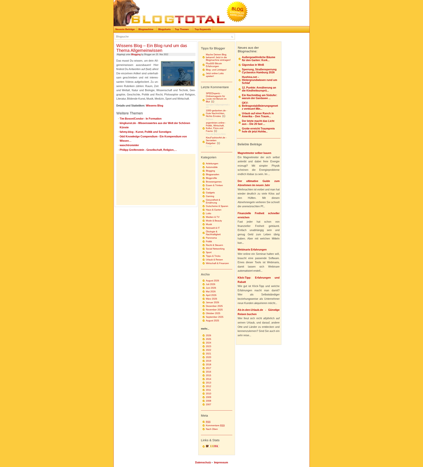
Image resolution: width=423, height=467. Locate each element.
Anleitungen (212, 163)
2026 (208, 335)
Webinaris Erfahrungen (252, 249)
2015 (208, 375)
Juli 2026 (210, 284)
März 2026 (211, 298)
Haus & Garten (213, 209)
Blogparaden (212, 174)
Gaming (210, 196)
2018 (208, 364)
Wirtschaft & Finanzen (217, 263)
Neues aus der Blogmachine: (248, 49)
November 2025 (214, 309)
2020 (208, 357)
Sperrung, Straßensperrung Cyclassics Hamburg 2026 (259, 71)
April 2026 (211, 295)
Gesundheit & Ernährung (213, 201)
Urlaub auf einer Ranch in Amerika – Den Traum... (258, 115)
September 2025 (214, 317)
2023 (208, 346)
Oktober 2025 (213, 313)
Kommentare (215, 425)
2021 (208, 353)
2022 (208, 350)
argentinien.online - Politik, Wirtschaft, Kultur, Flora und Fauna (216, 126)
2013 (208, 382)
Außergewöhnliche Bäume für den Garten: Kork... (258, 59)
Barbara (209, 119)
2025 (208, 339)
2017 (208, 368)
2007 (208, 404)
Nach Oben (212, 429)
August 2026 (212, 280)
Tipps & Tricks (213, 256)
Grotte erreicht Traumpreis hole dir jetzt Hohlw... (258, 130)
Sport (209, 252)
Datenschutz (203, 462)
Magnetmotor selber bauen (254, 153)
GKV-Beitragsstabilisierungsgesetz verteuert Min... (260, 105)
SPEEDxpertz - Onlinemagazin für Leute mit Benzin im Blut (216, 97)
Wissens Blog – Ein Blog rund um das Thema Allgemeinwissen (151, 48)
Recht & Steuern (214, 245)
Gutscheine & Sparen (217, 206)
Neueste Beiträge (125, 29)
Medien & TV (212, 217)
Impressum (221, 462)
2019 (208, 360)
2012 (208, 386)
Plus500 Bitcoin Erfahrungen (214, 65)
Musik (209, 224)
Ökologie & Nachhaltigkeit (213, 233)
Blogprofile (211, 178)
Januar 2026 (212, 302)
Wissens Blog (154, 105)
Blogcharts (164, 29)
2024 (208, 342)
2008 (208, 400)
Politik (209, 241)
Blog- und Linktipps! (216, 69)
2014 (208, 379)
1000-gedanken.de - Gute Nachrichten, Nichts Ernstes (216, 113)
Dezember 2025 (214, 306)
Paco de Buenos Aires (216, 134)
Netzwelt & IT (213, 228)
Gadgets (210, 192)
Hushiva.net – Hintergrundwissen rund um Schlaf (259, 80)
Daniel (209, 146)
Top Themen (182, 29)
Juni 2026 (211, 288)
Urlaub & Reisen (214, 259)
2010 (208, 393)
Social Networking (215, 248)
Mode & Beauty (214, 220)
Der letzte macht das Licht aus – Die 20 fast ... (258, 122)
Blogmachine (145, 29)
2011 (208, 390)
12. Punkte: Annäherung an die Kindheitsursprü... (259, 89)
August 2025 (212, 320)
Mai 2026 (211, 291)
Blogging (136, 54)
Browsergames (214, 181)
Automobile (212, 167)
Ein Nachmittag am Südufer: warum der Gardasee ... (259, 97)
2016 (208, 371)
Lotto (208, 213)
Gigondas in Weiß (253, 64)
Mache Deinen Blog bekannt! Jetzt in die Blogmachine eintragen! (218, 57)
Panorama (211, 237)
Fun (208, 189)
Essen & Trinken (214, 185)
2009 (208, 397)
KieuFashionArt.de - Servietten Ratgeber (216, 140)
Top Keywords (203, 29)
